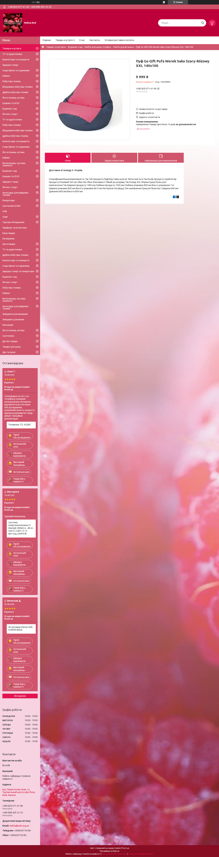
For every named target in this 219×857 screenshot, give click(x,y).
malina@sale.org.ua (19, 825)
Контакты (95, 40)
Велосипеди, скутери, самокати (14, 164)
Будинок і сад (75, 47)
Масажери (7, 325)
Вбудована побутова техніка (17, 87)
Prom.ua (125, 848)
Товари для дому (11, 346)
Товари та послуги (56, 47)
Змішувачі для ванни (13, 319)
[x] (177, 197)
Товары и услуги (64, 40)
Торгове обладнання (13, 222)
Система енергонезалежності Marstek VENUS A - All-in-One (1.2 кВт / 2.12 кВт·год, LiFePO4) (21, 528)
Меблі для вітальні (123, 47)
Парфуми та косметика (14, 227)
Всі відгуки (20, 696)
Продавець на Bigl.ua (109, 851)
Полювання (8, 238)
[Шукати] (202, 22)
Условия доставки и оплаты (119, 40)
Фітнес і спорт (10, 114)
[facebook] (174, 197)
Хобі (4, 211)
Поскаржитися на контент (114, 854)
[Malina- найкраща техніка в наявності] (12, 22)
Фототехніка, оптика (13, 97)
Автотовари (8, 244)
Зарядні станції (10, 65)
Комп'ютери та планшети (15, 59)
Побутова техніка (11, 81)
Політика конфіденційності (141, 854)
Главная (46, 40)
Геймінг (6, 76)
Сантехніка (8, 336)
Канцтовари (8, 233)
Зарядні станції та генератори (18, 271)
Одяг (5, 216)
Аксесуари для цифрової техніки (15, 193)
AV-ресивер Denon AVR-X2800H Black (20, 628)
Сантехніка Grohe (11, 206)
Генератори (8, 200)
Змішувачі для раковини (15, 314)
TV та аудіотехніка (12, 54)
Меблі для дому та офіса (98, 47)
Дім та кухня (8, 352)
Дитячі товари (9, 341)
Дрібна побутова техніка (15, 92)
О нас (82, 40)
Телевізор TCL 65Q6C (19, 424)
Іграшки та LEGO (10, 103)
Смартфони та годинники (15, 70)
